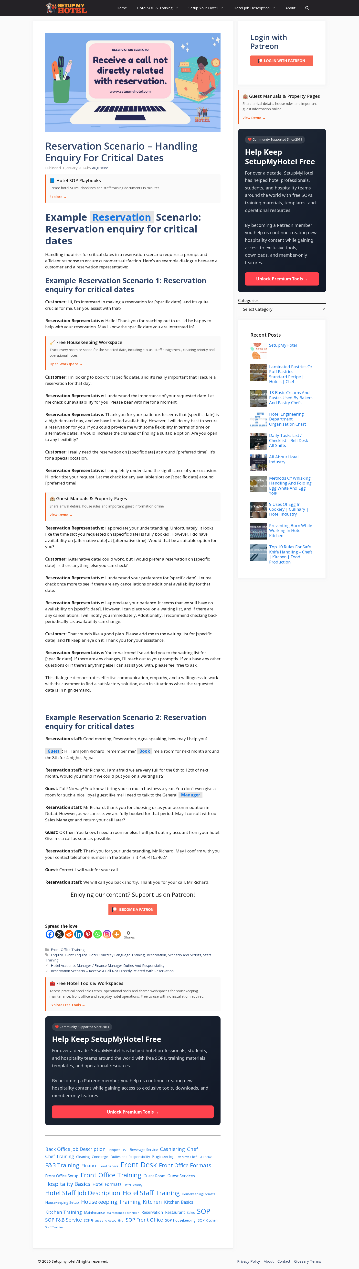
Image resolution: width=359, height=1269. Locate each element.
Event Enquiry (76, 955)
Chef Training (59, 1156)
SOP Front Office (144, 1219)
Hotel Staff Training (151, 1192)
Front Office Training (68, 949)
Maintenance (94, 1212)
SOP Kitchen (208, 1220)
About (290, 7)
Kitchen (152, 1201)
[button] (307, 8)
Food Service (109, 1166)
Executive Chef (187, 1157)
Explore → (58, 196)
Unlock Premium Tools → (133, 1112)
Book (144, 751)
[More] (116, 934)
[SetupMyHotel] (66, 8)
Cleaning (83, 1156)
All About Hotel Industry (284, 459)
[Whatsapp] (97, 934)
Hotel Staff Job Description (82, 1193)
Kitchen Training (63, 1212)
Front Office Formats (185, 1165)
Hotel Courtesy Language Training (117, 955)
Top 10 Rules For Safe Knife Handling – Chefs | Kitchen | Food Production (291, 554)
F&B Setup (205, 1157)
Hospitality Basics (67, 1184)
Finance (89, 1166)
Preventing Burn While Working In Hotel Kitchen (290, 530)
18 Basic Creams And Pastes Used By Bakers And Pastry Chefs (291, 397)
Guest (54, 751)
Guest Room (154, 1176)
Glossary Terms (307, 1261)
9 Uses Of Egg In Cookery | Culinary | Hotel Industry (288, 509)
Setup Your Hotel (203, 7)
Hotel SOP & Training (155, 7)
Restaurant (175, 1212)
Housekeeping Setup (62, 1202)
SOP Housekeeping (180, 1220)
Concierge (100, 1156)
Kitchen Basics (178, 1202)
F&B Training (62, 1165)
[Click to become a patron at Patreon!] (132, 916)
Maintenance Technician (123, 1212)
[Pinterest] (88, 934)
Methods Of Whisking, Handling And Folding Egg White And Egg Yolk (290, 485)
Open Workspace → (66, 364)
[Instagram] (107, 934)
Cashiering (172, 1149)
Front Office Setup (61, 1176)
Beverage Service (144, 1149)
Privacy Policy (248, 1261)
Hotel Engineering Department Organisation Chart (287, 419)
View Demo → (61, 514)
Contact (283, 1261)
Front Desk (139, 1165)
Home (121, 7)
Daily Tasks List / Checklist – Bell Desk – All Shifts (290, 440)
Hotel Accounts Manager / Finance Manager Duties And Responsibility (107, 965)
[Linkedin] (78, 934)
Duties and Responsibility (130, 1156)
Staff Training (54, 1227)
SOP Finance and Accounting (104, 1220)
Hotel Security (133, 1185)
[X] (59, 934)
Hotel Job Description (251, 7)
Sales (191, 1213)
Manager (190, 795)
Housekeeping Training (111, 1201)
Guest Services (181, 1176)
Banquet (114, 1150)
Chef (192, 1149)
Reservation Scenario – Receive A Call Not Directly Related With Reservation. (112, 971)
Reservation (121, 217)
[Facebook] (50, 934)
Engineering (163, 1156)
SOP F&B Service (63, 1219)
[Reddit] (69, 934)
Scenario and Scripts (184, 955)
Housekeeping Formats (198, 1194)
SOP (203, 1211)
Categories (248, 300)
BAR (124, 1150)
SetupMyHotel (283, 345)
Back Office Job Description (75, 1149)
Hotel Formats (107, 1184)
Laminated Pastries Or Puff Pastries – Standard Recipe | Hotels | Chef (290, 374)
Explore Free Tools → (67, 1005)
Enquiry (57, 955)
